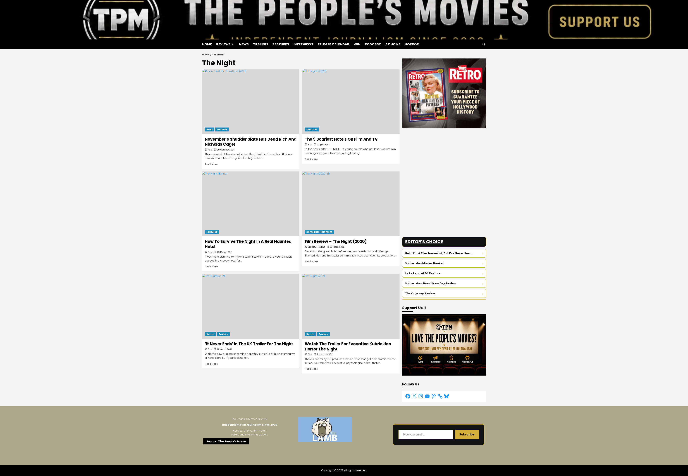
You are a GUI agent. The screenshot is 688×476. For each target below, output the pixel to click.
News (209, 129)
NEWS (244, 44)
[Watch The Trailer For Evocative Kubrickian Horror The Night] (351, 306)
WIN (357, 44)
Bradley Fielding (316, 246)
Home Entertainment (319, 231)
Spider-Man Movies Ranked (424, 263)
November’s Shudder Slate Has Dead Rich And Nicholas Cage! (251, 141)
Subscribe (467, 434)
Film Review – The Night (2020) (336, 241)
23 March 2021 (337, 246)
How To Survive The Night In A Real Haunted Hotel (248, 244)
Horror (210, 334)
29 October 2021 (225, 149)
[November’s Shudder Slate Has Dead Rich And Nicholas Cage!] (251, 101)
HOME (207, 44)
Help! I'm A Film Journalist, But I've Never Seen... (439, 253)
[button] (484, 44)
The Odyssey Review (420, 293)
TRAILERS (260, 44)
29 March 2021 (224, 252)
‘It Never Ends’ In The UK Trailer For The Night (249, 344)
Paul (210, 149)
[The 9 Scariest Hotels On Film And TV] (351, 101)
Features (311, 129)
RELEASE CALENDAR (333, 44)
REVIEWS (223, 44)
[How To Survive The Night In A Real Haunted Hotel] (251, 203)
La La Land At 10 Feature (422, 273)
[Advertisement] (444, 156)
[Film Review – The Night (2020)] (351, 203)
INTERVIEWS (303, 44)
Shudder (222, 129)
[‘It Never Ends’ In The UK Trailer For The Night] (251, 306)
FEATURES (281, 44)
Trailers (223, 334)
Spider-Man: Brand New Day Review (430, 283)
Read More (211, 164)
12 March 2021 (224, 349)
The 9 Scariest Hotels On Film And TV (341, 139)
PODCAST (373, 44)
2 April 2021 (323, 144)
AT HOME (392, 44)
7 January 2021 (325, 354)
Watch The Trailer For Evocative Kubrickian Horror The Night (348, 346)
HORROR (412, 44)
